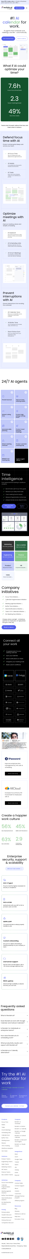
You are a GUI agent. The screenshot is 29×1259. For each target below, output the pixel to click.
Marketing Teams (6, 1167)
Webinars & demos (20, 1214)
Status (25, 1246)
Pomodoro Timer (19, 1219)
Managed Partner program (19, 1197)
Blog (16, 1208)
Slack (16, 1154)
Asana (16, 1164)
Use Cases (4, 1151)
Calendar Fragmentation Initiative (6, 1186)
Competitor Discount (8, 1223)
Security (4, 1243)
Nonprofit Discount (7, 1217)
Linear (16, 1172)
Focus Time (5, 1122)
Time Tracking (6, 1145)
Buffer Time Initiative (7, 1195)
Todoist (17, 1162)
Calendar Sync (6, 1135)
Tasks (3, 1127)
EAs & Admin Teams (7, 1175)
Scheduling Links (6, 1132)
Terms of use (9, 1243)
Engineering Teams (7, 1161)
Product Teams (6, 1159)
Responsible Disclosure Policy (9, 1246)
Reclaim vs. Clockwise (18, 1122)
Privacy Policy (16, 1243)
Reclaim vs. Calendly (20, 1129)
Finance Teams (6, 1172)
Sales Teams (5, 1164)
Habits (3, 1124)
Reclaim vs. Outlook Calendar (20, 1136)
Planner (4, 1143)
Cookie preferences (6, 1248)
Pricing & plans (6, 1212)
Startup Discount (6, 1220)
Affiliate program (19, 1200)
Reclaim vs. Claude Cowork (20, 1145)
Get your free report (9, 506)
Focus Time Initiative (7, 1182)
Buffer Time (5, 1138)
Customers (18, 1193)
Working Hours (6, 1140)
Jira (16, 1167)
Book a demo (22, 38)
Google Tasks (18, 1159)
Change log (20, 1246)
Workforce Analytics (7, 1148)
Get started (19, 8)
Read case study (13, 773)
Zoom (16, 1157)
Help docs (17, 1216)
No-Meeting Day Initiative (6, 1203)
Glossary (17, 1211)
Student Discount (6, 1215)
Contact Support (19, 1186)
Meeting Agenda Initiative (6, 1192)
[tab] (14, 155)
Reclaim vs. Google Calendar (20, 1132)
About (16, 1188)
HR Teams (4, 1169)
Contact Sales (19, 1183)
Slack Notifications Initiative (7, 1199)
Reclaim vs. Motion (20, 1126)
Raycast (17, 1175)
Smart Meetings (6, 1130)
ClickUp (17, 1170)
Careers (17, 1191)
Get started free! (8, 38)
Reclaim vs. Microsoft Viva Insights (21, 1140)
